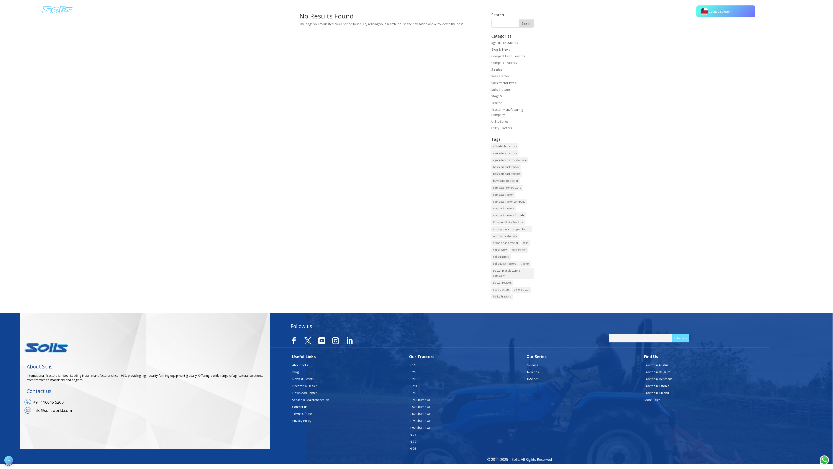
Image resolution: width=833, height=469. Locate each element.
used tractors (501, 289)
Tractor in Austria (656, 365)
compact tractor (503, 195)
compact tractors (503, 208)
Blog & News (500, 49)
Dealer (507, 9)
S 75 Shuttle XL (420, 421)
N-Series (533, 372)
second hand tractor (505, 243)
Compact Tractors (504, 63)
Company (444, 9)
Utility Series (499, 121)
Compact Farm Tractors (508, 56)
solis (525, 243)
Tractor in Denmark (658, 379)
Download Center (304, 393)
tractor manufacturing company (506, 273)
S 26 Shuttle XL (420, 400)
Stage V (496, 96)
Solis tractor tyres (503, 83)
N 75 (413, 435)
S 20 (413, 372)
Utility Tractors (501, 128)
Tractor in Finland (656, 393)
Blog (295, 372)
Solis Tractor (500, 76)
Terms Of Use (302, 414)
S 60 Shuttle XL (420, 414)
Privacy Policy (301, 421)
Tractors (468, 9)
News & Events (303, 379)
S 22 (413, 379)
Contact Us (530, 9)
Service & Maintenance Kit (310, 400)
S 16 (413, 365)
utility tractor (522, 289)
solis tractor (519, 250)
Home (427, 9)
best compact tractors (506, 174)
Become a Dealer (304, 386)
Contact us (299, 407)
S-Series (532, 365)
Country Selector (720, 11)
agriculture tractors (504, 43)
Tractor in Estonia (656, 386)
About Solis (300, 365)
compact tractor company (509, 201)
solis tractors (501, 257)
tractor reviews (502, 282)
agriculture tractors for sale (510, 160)
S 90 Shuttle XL (420, 428)
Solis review (500, 250)
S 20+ (414, 386)
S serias (496, 69)
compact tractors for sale (508, 215)
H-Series (533, 379)
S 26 (413, 393)
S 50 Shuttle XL (420, 407)
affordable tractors (505, 146)
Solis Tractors (501, 90)
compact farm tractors (507, 188)
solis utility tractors (504, 264)
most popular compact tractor (512, 229)
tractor (525, 264)
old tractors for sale (505, 236)
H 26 (413, 448)
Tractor (496, 103)
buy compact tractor (505, 181)
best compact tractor (506, 167)
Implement (488, 9)
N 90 (413, 441)
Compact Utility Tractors (508, 222)
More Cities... (653, 400)
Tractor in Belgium (657, 372)
